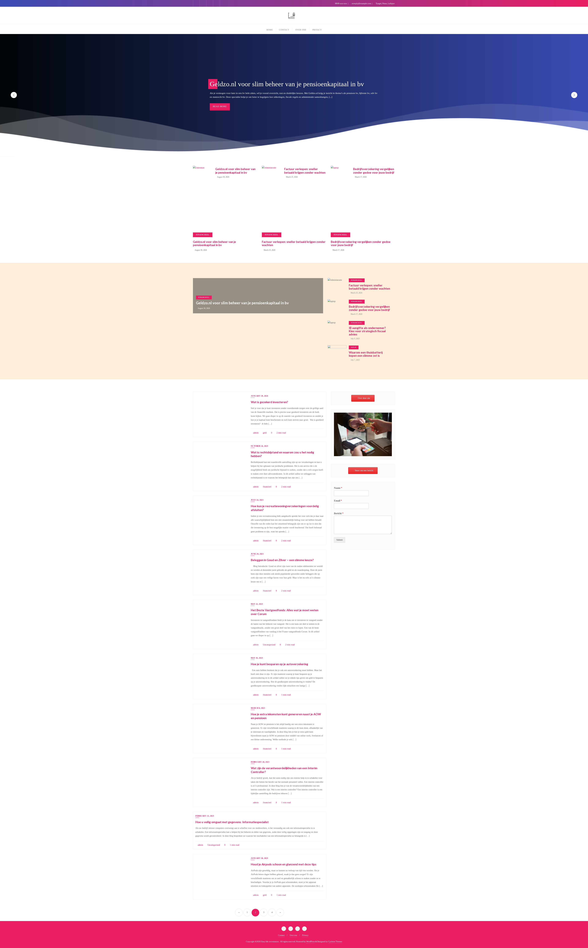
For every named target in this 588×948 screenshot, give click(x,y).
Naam (338, 488)
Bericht (338, 513)
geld (353, 347)
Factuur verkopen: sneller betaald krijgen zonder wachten (304, 170)
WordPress (310, 941)
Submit (339, 540)
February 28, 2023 (260, 762)
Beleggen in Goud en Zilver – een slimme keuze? (282, 560)
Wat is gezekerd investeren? (269, 402)
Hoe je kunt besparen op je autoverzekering (279, 664)
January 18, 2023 (259, 858)
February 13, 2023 (204, 816)
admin (255, 433)
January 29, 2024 (259, 396)
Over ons (293, 935)
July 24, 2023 (257, 500)
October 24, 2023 (259, 446)
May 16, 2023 (257, 658)
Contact (281, 935)
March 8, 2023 (258, 708)
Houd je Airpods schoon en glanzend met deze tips (283, 864)
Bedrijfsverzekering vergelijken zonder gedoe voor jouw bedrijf (373, 170)
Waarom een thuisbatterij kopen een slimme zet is (366, 354)
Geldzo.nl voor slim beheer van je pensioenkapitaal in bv (235, 170)
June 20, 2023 (257, 554)
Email (338, 500)
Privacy (305, 935)
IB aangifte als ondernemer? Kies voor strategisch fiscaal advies (367, 331)
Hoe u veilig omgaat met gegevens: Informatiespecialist (232, 822)
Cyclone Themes (335, 941)
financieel (203, 297)
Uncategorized (268, 645)
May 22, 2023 (257, 604)
